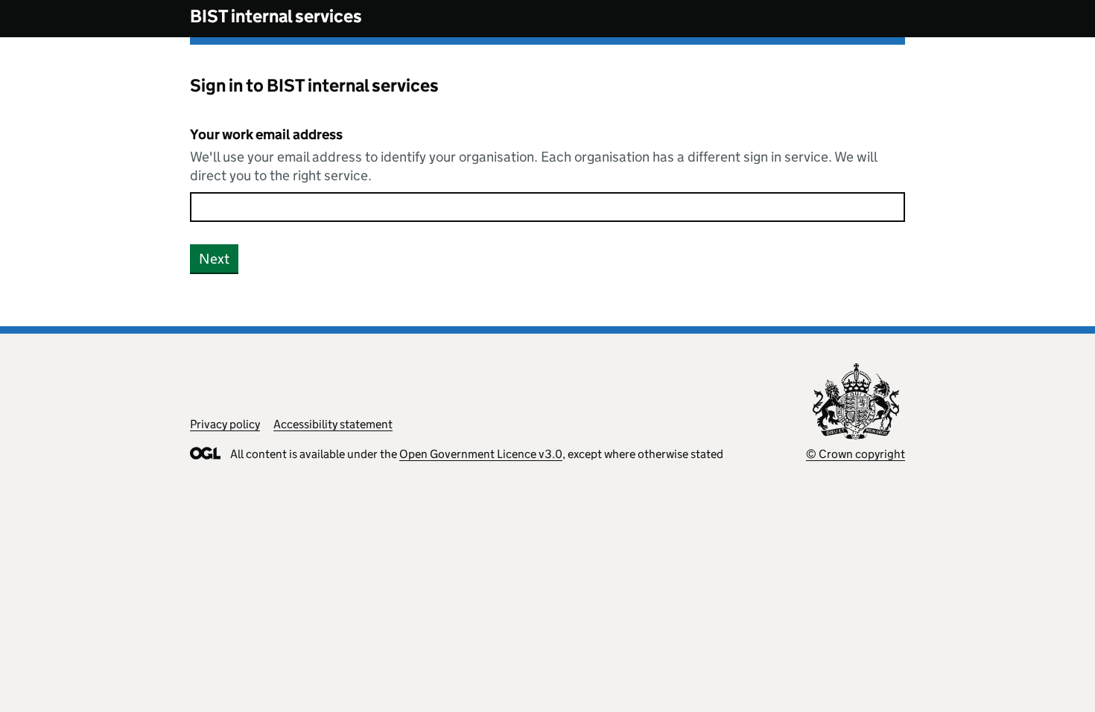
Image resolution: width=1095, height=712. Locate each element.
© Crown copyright (855, 454)
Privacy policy (225, 424)
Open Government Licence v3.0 (480, 454)
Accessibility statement (333, 424)
